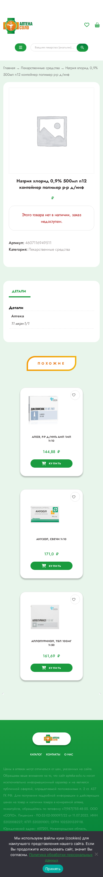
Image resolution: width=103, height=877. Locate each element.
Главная (9, 67)
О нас (68, 754)
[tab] (18, 291)
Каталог (36, 754)
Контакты (53, 754)
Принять (52, 868)
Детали (19, 291)
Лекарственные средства (40, 67)
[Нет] (96, 854)
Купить (55, 463)
